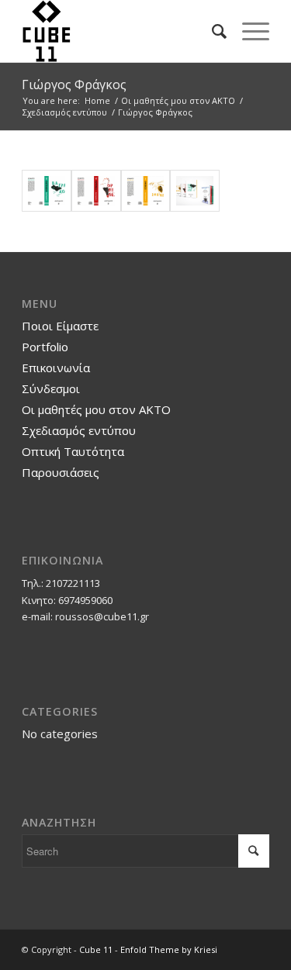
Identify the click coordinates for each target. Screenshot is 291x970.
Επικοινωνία (56, 367)
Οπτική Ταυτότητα (73, 451)
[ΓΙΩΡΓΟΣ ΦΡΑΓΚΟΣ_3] (46, 191)
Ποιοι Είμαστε (60, 325)
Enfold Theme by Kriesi (168, 949)
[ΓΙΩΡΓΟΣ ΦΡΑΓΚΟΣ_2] (96, 191)
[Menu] (248, 31)
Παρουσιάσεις (60, 472)
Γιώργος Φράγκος (74, 84)
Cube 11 (96, 949)
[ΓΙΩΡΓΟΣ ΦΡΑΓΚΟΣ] (146, 191)
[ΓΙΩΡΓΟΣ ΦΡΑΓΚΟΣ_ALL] (195, 191)
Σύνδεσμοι (51, 388)
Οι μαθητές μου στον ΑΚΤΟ (96, 409)
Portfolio (45, 346)
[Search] (211, 31)
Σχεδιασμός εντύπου (79, 430)
